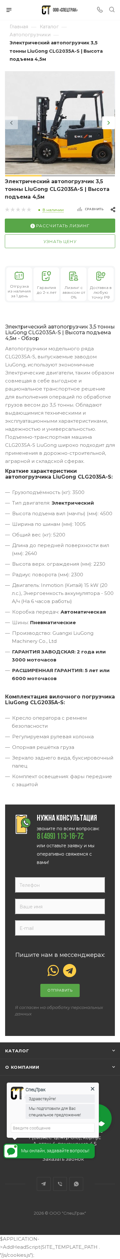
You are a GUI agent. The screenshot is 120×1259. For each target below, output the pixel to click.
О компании (22, 1067)
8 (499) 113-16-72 (60, 837)
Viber (60, 1184)
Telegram (44, 1184)
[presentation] (11, 122)
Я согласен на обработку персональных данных (59, 1010)
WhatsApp (76, 1184)
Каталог (17, 1050)
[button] (23, 175)
